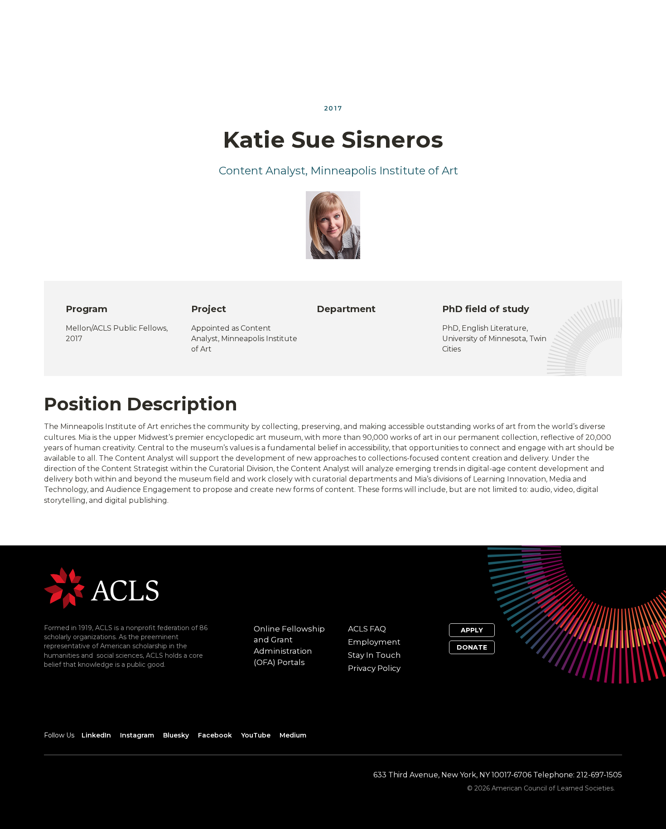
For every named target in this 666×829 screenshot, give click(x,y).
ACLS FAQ (367, 628)
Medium (293, 735)
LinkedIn (96, 735)
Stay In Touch (374, 655)
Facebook (215, 735)
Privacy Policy (374, 668)
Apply (472, 630)
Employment (374, 641)
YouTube (255, 735)
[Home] (101, 587)
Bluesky (176, 735)
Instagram (137, 735)
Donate (472, 647)
